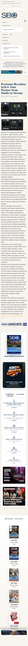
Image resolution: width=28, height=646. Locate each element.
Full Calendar (20, 394)
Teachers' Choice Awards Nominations (9, 52)
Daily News (5, 34)
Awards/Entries (5, 43)
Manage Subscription (8, 29)
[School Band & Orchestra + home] (9, 16)
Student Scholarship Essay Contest (12, 56)
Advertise (4, 22)
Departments (5, 37)
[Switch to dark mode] (25, 21)
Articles (12, 542)
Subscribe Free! (6, 25)
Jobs (11, 34)
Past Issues (5, 40)
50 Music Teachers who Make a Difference (11, 48)
